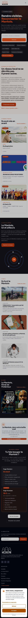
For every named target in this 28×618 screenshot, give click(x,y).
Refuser (14, 606)
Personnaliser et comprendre (9, 602)
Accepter (14, 610)
